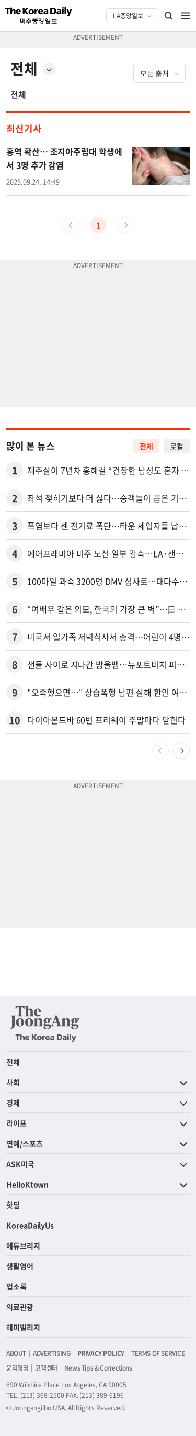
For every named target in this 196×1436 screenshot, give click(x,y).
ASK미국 (20, 1164)
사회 (13, 1082)
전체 (18, 94)
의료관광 (19, 1306)
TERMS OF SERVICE (158, 1353)
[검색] (169, 15)
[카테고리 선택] (49, 69)
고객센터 (46, 1368)
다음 (181, 750)
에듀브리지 (23, 1245)
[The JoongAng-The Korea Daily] (44, 1023)
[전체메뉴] (185, 15)
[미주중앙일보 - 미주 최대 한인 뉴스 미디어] (38, 15)
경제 (13, 1102)
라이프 (16, 1123)
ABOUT (16, 1353)
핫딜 (13, 1204)
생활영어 (19, 1266)
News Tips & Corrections (98, 1368)
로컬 (176, 446)
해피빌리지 (23, 1327)
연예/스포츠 (24, 1143)
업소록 (16, 1286)
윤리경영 (17, 1368)
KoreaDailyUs (30, 1225)
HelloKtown (27, 1184)
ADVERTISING (52, 1353)
